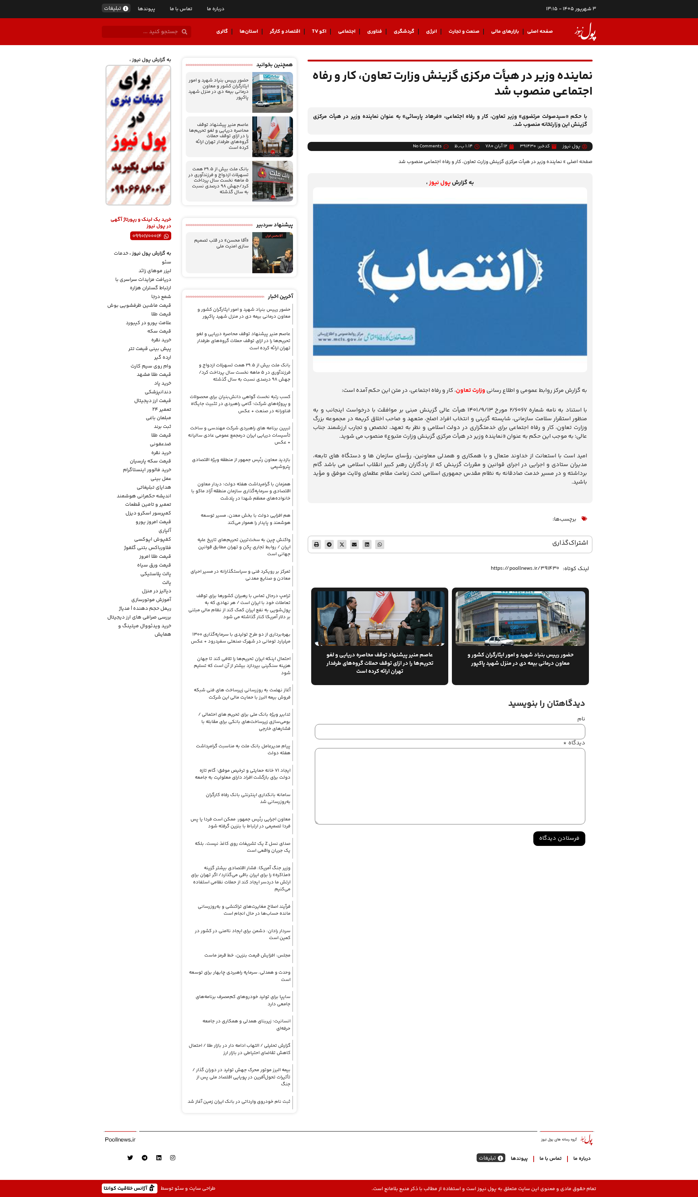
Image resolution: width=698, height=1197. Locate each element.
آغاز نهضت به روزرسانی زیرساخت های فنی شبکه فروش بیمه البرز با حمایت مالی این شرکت (242, 694)
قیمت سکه (159, 331)
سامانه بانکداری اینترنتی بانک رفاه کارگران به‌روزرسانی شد (248, 798)
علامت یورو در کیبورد (148, 323)
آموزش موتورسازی (151, 600)
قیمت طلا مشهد (154, 375)
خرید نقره (161, 340)
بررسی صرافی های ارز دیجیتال (139, 617)
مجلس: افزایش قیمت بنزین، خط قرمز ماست (247, 955)
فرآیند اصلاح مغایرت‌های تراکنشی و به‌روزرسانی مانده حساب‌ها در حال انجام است (244, 910)
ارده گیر (162, 358)
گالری (222, 32)
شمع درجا (161, 297)
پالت (166, 583)
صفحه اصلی (540, 32)
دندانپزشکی (158, 392)
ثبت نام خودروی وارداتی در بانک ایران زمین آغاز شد (239, 1101)
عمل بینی (161, 479)
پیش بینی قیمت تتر (149, 349)
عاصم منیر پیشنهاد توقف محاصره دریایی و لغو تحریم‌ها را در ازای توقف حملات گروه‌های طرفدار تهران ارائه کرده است (219, 136)
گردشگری (404, 32)
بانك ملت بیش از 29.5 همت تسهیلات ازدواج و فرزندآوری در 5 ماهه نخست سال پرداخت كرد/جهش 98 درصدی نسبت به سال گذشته (218, 180)
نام (581, 719)
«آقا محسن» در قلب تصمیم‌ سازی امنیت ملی (221, 243)
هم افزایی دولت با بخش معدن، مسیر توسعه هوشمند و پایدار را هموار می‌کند (245, 519)
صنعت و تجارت (464, 32)
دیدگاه (574, 743)
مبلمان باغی (158, 418)
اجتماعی (347, 32)
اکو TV (319, 32)
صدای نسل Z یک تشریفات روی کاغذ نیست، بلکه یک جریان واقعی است (242, 847)
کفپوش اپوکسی (152, 540)
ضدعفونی (160, 444)
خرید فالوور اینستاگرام (147, 470)
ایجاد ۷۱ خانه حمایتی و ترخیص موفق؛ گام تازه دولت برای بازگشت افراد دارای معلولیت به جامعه (242, 774)
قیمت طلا (161, 314)
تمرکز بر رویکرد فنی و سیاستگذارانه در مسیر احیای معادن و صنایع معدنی (240, 575)
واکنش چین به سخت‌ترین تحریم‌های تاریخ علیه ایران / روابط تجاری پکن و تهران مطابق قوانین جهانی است (243, 547)
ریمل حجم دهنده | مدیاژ (145, 609)
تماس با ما (181, 9)
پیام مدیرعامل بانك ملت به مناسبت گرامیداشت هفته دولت (243, 750)
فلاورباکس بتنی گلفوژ (147, 548)
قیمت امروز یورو (153, 522)
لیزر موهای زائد (155, 271)
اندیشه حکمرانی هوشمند (144, 496)
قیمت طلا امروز (155, 557)
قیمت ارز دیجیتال (152, 401)
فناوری (374, 32)
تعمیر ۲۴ (161, 410)
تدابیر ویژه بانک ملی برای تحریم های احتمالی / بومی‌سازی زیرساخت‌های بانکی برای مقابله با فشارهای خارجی (244, 721)
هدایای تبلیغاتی (154, 488)
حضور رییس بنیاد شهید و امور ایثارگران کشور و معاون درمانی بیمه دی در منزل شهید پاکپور (218, 89)
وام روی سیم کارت (151, 366)
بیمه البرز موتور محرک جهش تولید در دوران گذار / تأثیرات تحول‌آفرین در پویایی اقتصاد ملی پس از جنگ (241, 1077)
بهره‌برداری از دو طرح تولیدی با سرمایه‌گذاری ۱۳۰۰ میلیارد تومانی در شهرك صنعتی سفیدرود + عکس (240, 638)
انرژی (431, 32)
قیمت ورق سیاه (154, 565)
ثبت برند (162, 427)
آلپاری (165, 531)
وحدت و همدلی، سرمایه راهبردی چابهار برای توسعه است (239, 976)
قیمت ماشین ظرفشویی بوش (139, 306)
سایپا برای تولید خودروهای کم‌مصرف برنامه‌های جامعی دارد (243, 1000)
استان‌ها (249, 32)
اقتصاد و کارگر (285, 32)
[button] (379, 544)
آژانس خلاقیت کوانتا (126, 1188)
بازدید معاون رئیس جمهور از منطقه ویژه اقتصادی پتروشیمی (241, 463)
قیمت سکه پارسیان (150, 461)
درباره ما (215, 9)
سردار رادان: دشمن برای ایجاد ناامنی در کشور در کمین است (242, 934)
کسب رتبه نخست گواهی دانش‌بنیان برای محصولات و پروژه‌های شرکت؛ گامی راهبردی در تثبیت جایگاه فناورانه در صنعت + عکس (240, 404)
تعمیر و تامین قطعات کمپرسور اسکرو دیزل (148, 509)
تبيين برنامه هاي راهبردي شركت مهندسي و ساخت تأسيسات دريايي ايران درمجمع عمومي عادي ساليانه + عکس (239, 435)
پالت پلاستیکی (155, 574)
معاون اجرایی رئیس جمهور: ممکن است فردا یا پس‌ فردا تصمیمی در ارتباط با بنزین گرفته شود (240, 823)
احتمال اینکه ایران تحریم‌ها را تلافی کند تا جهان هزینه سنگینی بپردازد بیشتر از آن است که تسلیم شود (242, 666)
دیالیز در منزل (156, 591)
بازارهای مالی (505, 32)
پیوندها (146, 9)
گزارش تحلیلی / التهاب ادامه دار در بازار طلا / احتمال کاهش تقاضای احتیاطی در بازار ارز (239, 1049)
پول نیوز (440, 182)
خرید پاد (162, 383)
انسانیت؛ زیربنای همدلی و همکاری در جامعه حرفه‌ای (246, 1025)
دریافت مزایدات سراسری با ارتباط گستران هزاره (143, 284)
